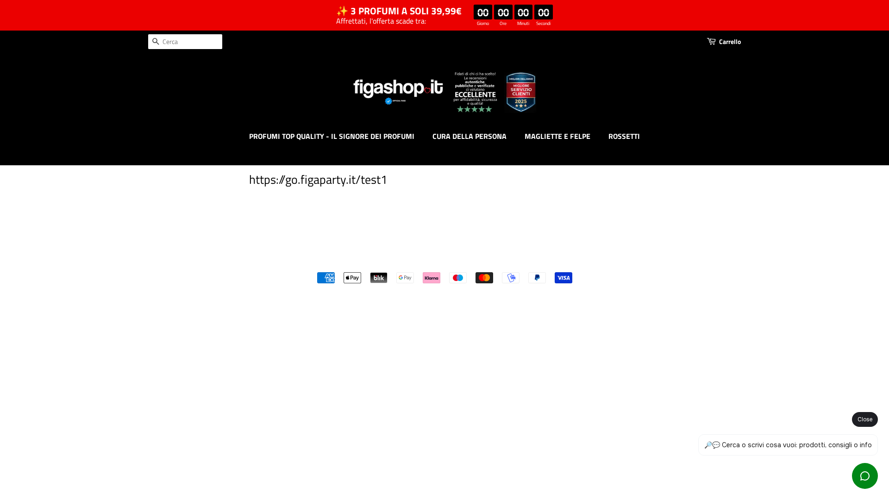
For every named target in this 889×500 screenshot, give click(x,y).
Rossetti (624, 136)
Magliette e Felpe (557, 136)
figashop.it (469, 262)
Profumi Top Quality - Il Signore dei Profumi (331, 136)
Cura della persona (469, 136)
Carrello (730, 41)
